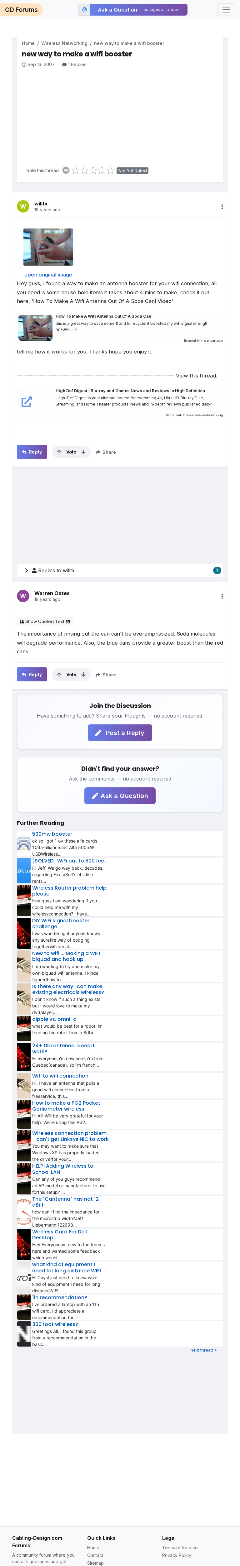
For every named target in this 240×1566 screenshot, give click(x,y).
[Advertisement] (122, 114)
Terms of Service (180, 1547)
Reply (35, 451)
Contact (95, 1555)
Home (28, 43)
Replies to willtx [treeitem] (128, 570)
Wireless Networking (64, 43)
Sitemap (95, 1563)
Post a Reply (124, 733)
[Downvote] (83, 452)
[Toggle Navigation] (226, 9)
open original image (48, 274)
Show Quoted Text (45, 621)
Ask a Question (124, 796)
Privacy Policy (176, 1555)
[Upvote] (59, 452)
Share (108, 452)
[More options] (222, 206)
